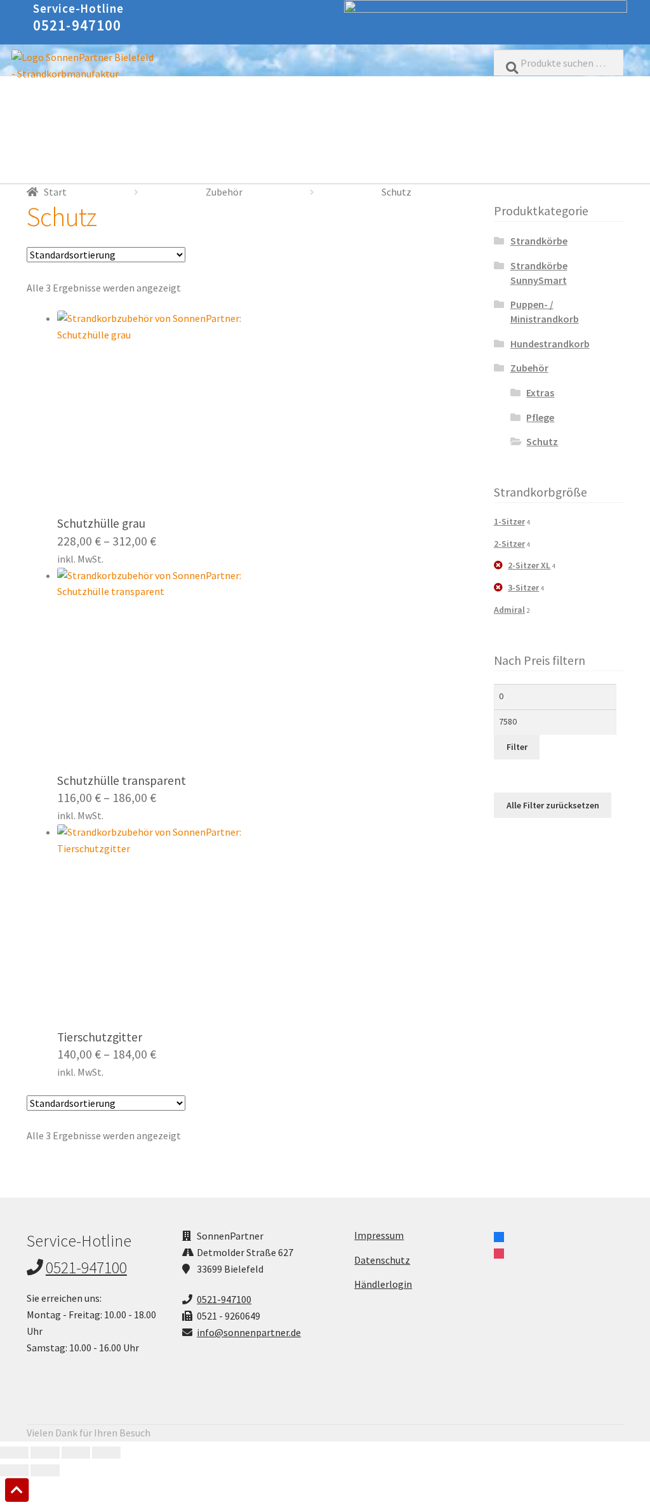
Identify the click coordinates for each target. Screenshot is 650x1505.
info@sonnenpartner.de (249, 1332)
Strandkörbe (538, 240)
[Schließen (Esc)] (106, 1453)
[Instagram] (499, 1252)
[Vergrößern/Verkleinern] (14, 1453)
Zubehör (224, 191)
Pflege (540, 417)
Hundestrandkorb (550, 343)
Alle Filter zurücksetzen (553, 805)
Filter (517, 746)
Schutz (542, 441)
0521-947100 (77, 25)
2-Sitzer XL (529, 565)
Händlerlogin (383, 1284)
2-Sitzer (509, 543)
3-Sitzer (523, 587)
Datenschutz (382, 1260)
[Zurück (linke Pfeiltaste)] (14, 1470)
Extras (540, 392)
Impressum (379, 1235)
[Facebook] (499, 1235)
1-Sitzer (509, 521)
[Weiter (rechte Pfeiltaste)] (44, 1470)
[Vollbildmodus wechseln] (44, 1453)
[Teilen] (76, 1453)
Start (55, 191)
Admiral (509, 609)
